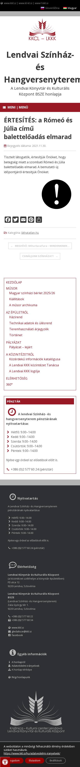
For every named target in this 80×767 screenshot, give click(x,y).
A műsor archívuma (23, 305)
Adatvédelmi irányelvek (25, 665)
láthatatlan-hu (30, 233)
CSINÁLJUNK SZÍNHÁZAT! (40, 256)
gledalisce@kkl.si (22, 631)
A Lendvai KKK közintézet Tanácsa (34, 365)
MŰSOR (11, 288)
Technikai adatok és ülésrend (30, 323)
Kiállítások (16, 299)
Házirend (15, 317)
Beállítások (56, 760)
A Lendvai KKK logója (24, 371)
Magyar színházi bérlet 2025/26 (32, 293)
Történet (15, 335)
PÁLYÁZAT (13, 342)
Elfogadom (14, 760)
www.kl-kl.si (25, 3)
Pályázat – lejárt (20, 347)
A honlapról (18, 662)
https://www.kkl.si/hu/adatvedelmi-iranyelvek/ (32, 753)
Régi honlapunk (20, 677)
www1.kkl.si (41, 3)
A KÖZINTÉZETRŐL (20, 354)
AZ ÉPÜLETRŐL (17, 312)
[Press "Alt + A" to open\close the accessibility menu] (5, 762)
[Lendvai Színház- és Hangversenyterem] (40, 29)
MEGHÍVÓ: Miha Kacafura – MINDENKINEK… (40, 246)
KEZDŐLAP (14, 282)
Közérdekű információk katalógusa (34, 359)
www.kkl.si (10, 3)
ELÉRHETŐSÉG (16, 378)
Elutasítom (34, 760)
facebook (17, 635)
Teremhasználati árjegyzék (29, 329)
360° (9, 384)
